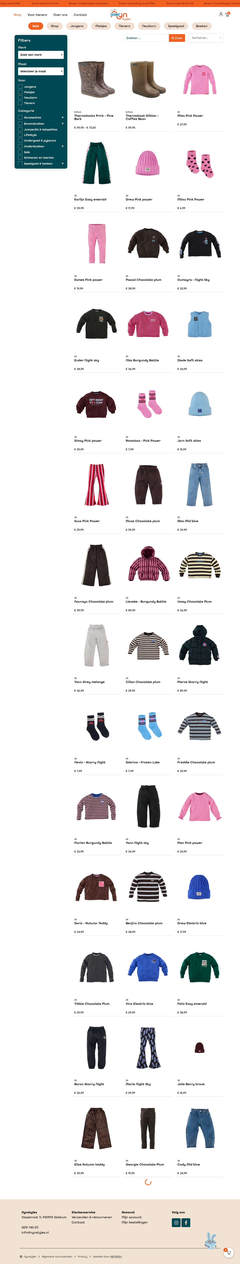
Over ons (60, 15)
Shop (17, 15)
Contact (80, 15)
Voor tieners (37, 15)
